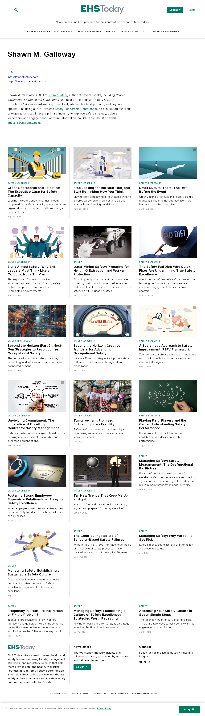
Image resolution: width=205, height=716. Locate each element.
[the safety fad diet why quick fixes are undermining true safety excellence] (168, 242)
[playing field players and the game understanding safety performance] (168, 396)
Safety (78, 262)
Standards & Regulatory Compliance (48, 31)
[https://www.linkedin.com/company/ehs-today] (145, 661)
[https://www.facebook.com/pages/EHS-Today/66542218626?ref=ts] (140, 661)
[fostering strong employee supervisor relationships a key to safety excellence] (37, 471)
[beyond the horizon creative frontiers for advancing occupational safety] (103, 321)
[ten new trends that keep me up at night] (103, 471)
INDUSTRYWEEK (80, 693)
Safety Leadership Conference (75, 108)
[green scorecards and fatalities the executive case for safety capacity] (37, 163)
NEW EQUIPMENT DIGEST (144, 693)
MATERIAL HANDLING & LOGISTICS (110, 693)
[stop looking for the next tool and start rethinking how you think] (103, 163)
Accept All (189, 709)
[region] (102, 709)
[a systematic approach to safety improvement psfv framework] (168, 321)
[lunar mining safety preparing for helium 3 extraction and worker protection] (103, 242)
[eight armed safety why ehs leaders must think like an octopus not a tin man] (37, 242)
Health (110, 31)
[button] (10, 10)
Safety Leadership (89, 31)
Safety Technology (133, 31)
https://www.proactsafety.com (27, 81)
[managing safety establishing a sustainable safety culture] (37, 546)
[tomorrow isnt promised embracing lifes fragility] (103, 396)
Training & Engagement (166, 31)
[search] (16, 10)
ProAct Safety (57, 95)
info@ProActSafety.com (23, 77)
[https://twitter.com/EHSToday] (149, 661)
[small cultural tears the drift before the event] (168, 163)
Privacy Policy (104, 708)
